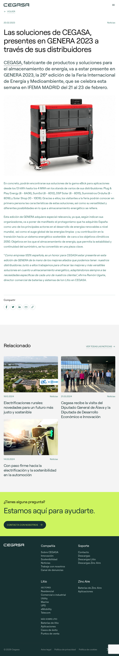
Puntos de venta (50, 633)
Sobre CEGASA (49, 552)
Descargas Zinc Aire (89, 562)
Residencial (47, 591)
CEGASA (13, 62)
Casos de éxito (49, 630)
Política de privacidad (65, 649)
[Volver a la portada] (16, 5)
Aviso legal (46, 649)
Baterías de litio (50, 622)
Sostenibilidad (49, 559)
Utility (44, 598)
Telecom (46, 612)
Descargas (84, 555)
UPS (43, 605)
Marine (45, 601)
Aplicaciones (48, 626)
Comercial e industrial (53, 594)
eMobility (46, 609)
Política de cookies (88, 649)
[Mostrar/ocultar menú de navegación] (113, 5)
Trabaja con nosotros (53, 566)
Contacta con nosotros (22, 524)
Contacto (83, 552)
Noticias (45, 562)
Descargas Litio (87, 559)
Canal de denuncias (52, 570)
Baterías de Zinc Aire (90, 587)
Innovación (47, 555)
